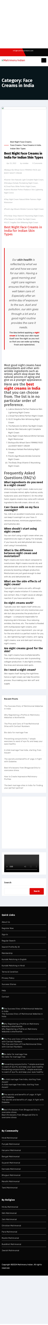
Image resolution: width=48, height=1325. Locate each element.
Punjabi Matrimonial (11, 1144)
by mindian (24, 163)
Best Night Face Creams (20, 142)
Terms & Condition (10, 972)
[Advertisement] (24, 24)
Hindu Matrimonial (10, 1207)
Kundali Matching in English (14, 959)
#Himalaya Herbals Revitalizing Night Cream (21, 183)
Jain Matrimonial (9, 1219)
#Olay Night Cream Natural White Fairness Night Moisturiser (22, 200)
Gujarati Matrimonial (11, 1163)
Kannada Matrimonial (11, 1169)
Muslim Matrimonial (10, 1238)
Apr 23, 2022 (11, 163)
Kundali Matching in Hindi (13, 966)
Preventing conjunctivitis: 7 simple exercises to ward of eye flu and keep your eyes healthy (23, 741)
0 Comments (37, 163)
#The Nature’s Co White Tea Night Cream (20, 219)
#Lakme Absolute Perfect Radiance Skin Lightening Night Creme (23, 191)
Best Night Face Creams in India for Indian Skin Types (23, 155)
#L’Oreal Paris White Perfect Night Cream (20, 186)
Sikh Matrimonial (9, 1213)
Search (7, 882)
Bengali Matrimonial (11, 1156)
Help (4, 990)
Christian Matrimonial (11, 1225)
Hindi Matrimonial (9, 1138)
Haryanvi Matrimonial (11, 1150)
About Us (6, 922)
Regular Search (8, 941)
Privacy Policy (8, 978)
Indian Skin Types (18, 148)
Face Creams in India (32, 145)
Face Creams (16, 145)
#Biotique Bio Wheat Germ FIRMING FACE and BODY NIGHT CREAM (22, 171)
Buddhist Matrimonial (11, 1244)
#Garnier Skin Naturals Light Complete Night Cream (23, 180)
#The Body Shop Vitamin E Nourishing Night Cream (23, 216)
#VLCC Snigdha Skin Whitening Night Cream (21, 222)
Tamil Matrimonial (9, 1188)
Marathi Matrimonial (11, 1181)
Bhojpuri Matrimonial (11, 1175)
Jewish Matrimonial (10, 1250)
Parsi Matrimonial (9, 1232)
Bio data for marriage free (16, 732)
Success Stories (9, 984)
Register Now (8, 928)
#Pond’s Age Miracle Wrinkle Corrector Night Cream (24, 209)
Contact (5, 997)
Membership (7, 953)
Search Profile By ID (11, 947)
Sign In (5, 934)
